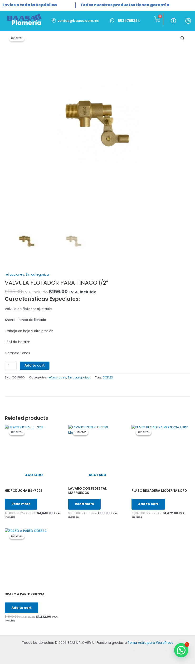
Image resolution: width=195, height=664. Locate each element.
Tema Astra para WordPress (150, 642)
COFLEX (107, 377)
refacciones (14, 274)
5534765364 (129, 20)
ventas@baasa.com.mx (78, 20)
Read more (20, 504)
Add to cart (34, 365)
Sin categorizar (38, 274)
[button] (181, 650)
